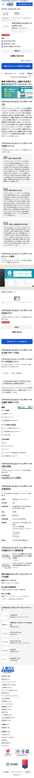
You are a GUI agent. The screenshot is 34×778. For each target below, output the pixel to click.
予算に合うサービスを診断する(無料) (17, 66)
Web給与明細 (5, 698)
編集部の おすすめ (17, 13)
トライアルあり (15, 583)
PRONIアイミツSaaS (7, 737)
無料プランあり (5, 583)
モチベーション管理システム (9, 690)
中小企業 (15, 590)
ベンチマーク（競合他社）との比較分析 (12, 599)
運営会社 (27, 772)
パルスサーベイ (14, 596)
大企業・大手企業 (6, 590)
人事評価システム (6, 687)
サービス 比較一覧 (5, 13)
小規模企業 (22, 590)
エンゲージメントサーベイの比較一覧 (20, 18)
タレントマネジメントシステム (9, 696)
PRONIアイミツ (5, 735)
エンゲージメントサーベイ (8, 682)
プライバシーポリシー (17, 772)
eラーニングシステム (7, 704)
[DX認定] (12, 764)
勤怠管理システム (6, 720)
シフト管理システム (6, 715)
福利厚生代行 (5, 693)
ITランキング (5, 746)
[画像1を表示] (17, 298)
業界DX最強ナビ (6, 743)
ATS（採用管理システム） (8, 718)
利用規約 (6, 772)
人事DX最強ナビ (5, 18)
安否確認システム (6, 701)
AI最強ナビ (4, 740)
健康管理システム (6, 707)
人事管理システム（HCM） (8, 685)
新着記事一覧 (5, 727)
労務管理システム (6, 709)
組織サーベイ (5, 596)
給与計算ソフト (5, 679)
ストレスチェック (24, 596)
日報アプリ (4, 712)
